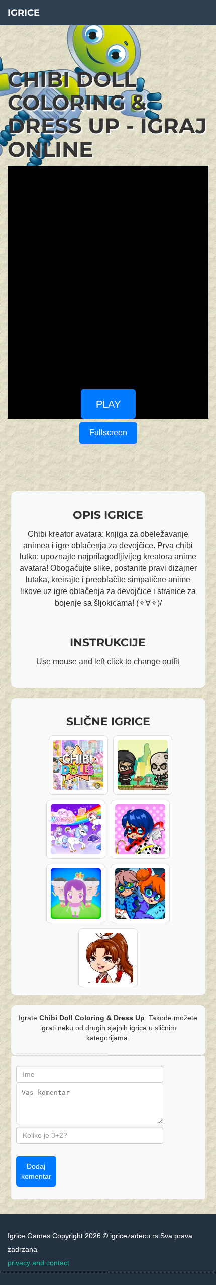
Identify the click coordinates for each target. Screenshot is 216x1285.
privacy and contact (38, 1263)
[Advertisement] (108, 274)
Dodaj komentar (36, 1171)
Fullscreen (108, 432)
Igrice (24, 12)
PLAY (108, 404)
